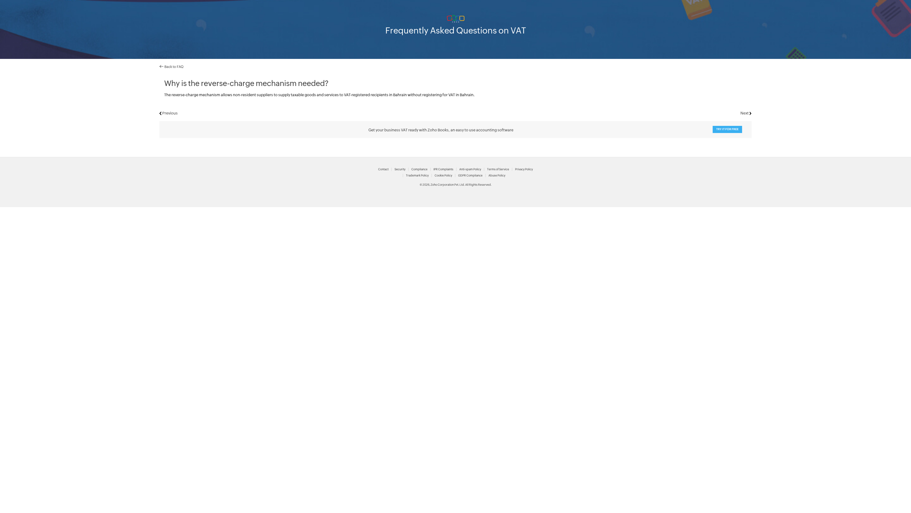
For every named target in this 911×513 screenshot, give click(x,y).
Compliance (419, 169)
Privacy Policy (524, 169)
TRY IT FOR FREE (727, 129)
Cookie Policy (443, 175)
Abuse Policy (496, 175)
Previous (169, 113)
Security (400, 169)
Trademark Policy (417, 175)
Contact (383, 169)
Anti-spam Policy (470, 169)
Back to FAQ (173, 67)
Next (745, 113)
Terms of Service (498, 169)
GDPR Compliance (470, 175)
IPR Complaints (443, 169)
